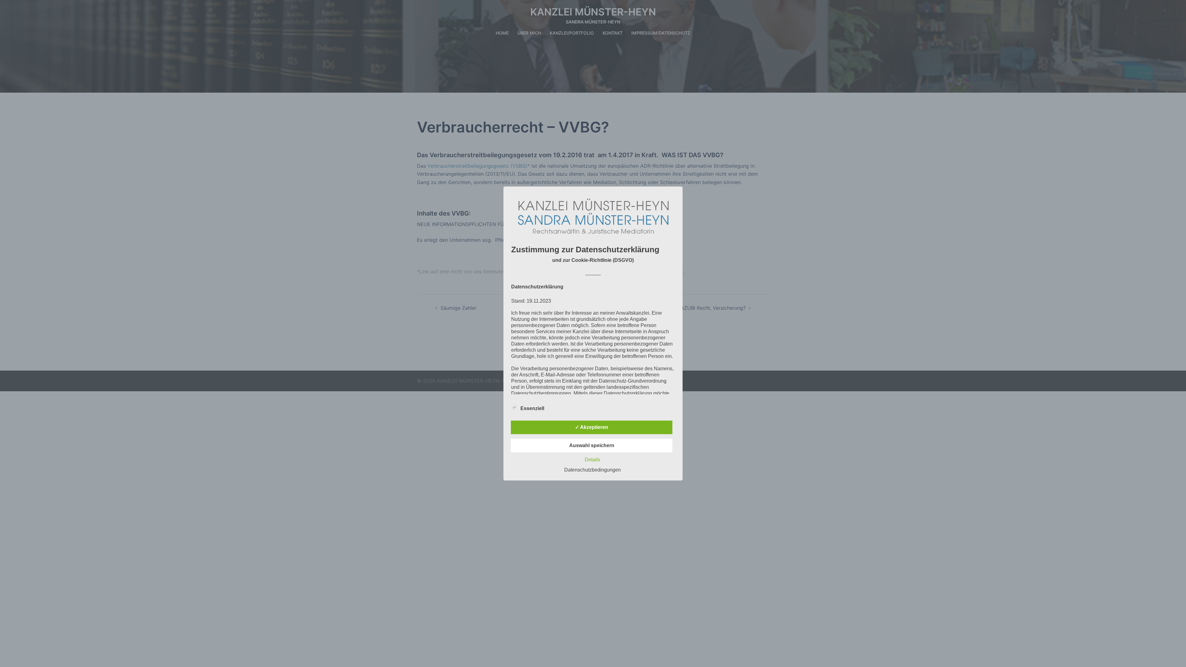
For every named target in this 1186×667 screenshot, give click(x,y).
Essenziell (532, 408)
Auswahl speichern (591, 445)
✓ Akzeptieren (591, 427)
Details (592, 459)
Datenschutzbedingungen (592, 469)
